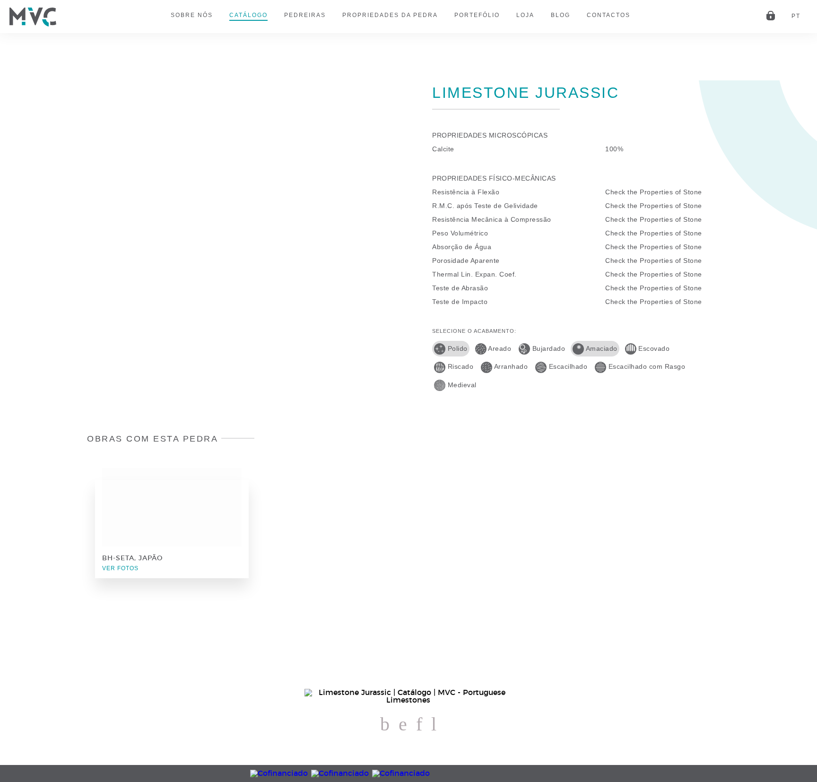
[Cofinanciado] (408, 773)
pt (795, 16)
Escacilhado (567, 366)
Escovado (653, 348)
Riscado (459, 366)
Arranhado (510, 366)
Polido (456, 348)
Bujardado (547, 348)
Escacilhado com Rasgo (645, 366)
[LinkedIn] (419, 724)
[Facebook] (385, 724)
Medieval (461, 385)
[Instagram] (403, 724)
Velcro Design (801, 741)
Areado (499, 348)
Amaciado (600, 348)
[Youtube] (433, 724)
